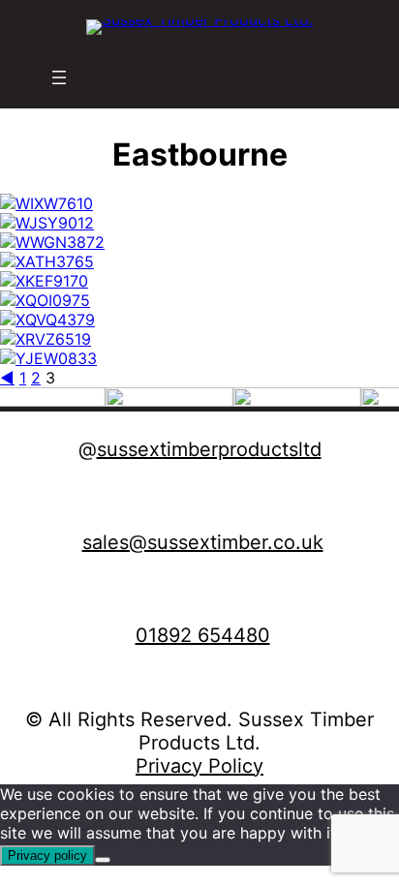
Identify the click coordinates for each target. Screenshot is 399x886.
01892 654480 (203, 635)
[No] (102, 860)
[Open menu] (59, 77)
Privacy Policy (199, 766)
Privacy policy (47, 855)
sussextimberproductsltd (209, 449)
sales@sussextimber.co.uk (202, 542)
